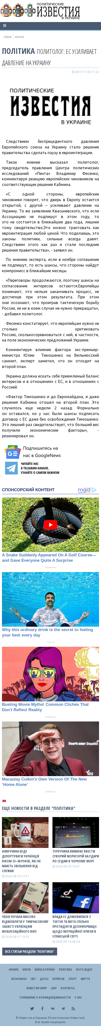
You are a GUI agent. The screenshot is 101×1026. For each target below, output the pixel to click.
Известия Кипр (36, 988)
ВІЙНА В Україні (45, 969)
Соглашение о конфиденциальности (45, 997)
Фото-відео (84, 969)
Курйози (58, 979)
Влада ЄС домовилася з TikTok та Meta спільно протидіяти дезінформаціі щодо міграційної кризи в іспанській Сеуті (74, 926)
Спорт (72, 979)
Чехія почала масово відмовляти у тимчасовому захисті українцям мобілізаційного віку (25, 924)
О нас (78, 997)
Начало (14, 969)
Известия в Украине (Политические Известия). (52, 1017)
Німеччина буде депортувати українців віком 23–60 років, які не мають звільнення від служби (21, 861)
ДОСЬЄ (44, 979)
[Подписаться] (33, 452)
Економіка (18, 979)
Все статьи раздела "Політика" (29, 951)
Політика (18, 51)
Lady (54, 988)
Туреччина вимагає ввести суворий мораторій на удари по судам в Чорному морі (75, 856)
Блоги (27, 969)
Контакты (68, 988)
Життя (85, 979)
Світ (33, 979)
